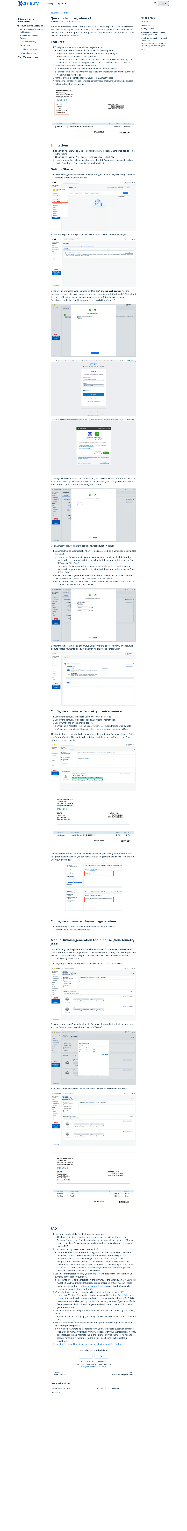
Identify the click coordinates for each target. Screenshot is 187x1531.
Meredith (56, 21)
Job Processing (58, 1392)
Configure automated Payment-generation (154, 39)
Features (145, 21)
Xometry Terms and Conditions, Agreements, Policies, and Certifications (89, 1344)
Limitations (145, 25)
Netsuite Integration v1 (61, 1388)
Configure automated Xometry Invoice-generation (154, 33)
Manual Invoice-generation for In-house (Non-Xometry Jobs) (153, 44)
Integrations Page (78, 177)
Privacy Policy (86, 1367)
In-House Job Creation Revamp (108, 1388)
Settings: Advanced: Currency (94, 1286)
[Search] (155, 3)
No (101, 1356)
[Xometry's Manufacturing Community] (28, 3)
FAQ (143, 49)
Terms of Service (100, 1367)
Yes (85, 1356)
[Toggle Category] (17, 19)
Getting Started (147, 29)
